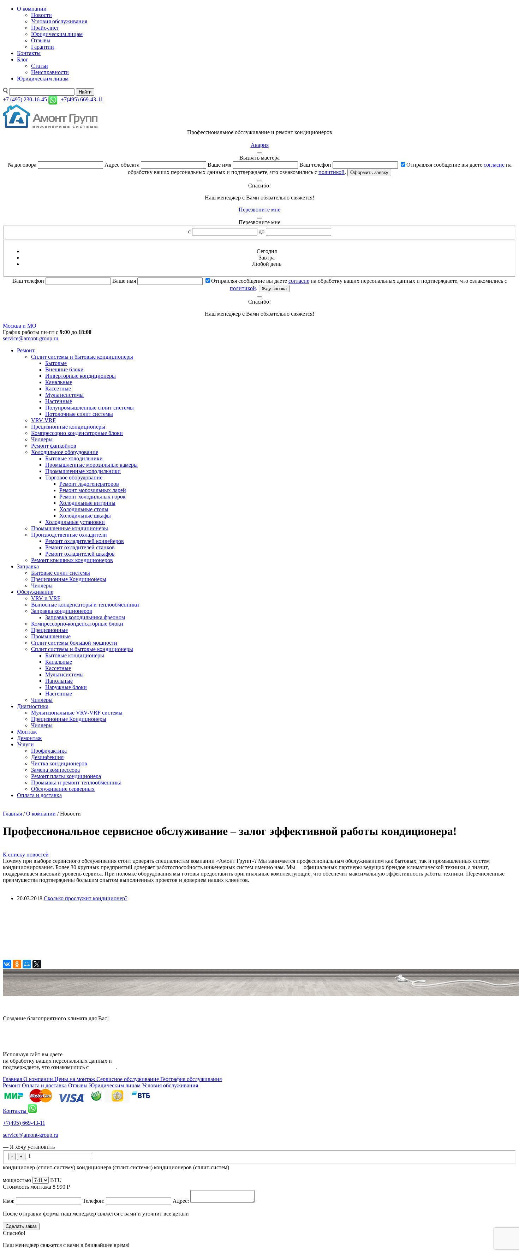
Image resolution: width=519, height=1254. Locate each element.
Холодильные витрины (87, 503)
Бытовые (56, 363)
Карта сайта (17, 1030)
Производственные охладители (69, 535)
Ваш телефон (315, 165)
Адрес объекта (122, 165)
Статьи (39, 66)
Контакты (29, 53)
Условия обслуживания (59, 21)
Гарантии (42, 47)
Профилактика (49, 751)
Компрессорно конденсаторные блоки (77, 433)
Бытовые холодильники (74, 458)
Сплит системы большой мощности (74, 643)
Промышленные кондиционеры (69, 528)
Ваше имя (219, 165)
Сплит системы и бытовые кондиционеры (82, 357)
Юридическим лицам (57, 34)
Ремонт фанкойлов (53, 446)
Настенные (58, 401)
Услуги (25, 744)
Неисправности (50, 72)
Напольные (59, 681)
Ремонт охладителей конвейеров (84, 541)
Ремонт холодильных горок (92, 497)
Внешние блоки (64, 369)
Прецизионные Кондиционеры (68, 579)
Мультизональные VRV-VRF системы (77, 713)
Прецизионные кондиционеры (68, 427)
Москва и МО (19, 326)
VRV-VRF (43, 420)
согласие (494, 165)
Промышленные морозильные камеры (91, 465)
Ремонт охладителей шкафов (80, 554)
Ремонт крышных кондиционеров (72, 560)
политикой (331, 172)
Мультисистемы (64, 395)
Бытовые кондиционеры (74, 655)
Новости (41, 15)
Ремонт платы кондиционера (66, 776)
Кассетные (58, 389)
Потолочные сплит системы (79, 414)
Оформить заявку (369, 172)
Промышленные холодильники (83, 471)
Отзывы (40, 40)
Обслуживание (35, 592)
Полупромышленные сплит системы (89, 408)
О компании (32, 9)
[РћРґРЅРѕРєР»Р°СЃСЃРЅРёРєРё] (17, 964)
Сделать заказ (21, 1226)
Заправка (28, 566)
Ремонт (26, 350)
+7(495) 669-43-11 (24, 1123)
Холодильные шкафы (85, 516)
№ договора (22, 165)
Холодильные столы (83, 509)
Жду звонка (274, 288)
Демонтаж (29, 738)
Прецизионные (49, 630)
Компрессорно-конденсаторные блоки (77, 624)
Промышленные (51, 636)
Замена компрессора (55, 770)
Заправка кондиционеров (61, 611)
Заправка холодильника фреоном (85, 617)
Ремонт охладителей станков (80, 547)
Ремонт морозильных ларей (92, 490)
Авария (260, 145)
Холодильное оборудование (64, 452)
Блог (22, 59)
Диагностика (32, 706)
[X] (36, 964)
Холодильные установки (75, 522)
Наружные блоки (66, 687)
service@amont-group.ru (30, 338)
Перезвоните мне (259, 210)
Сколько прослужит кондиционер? (85, 898)
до (261, 231)
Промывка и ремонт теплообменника (76, 783)
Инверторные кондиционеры (80, 376)
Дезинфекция (47, 757)
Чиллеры (42, 439)
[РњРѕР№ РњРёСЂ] (27, 964)
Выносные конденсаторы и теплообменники (85, 605)
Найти (85, 92)
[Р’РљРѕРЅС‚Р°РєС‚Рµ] (7, 964)
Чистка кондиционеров (59, 763)
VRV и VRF (45, 598)
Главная (12, 814)
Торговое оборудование (73, 477)
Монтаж (27, 732)
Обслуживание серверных (63, 789)
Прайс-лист (45, 28)
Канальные (58, 382)
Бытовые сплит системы (60, 573)
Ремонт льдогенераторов (89, 484)
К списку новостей (26, 855)
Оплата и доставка (39, 795)
